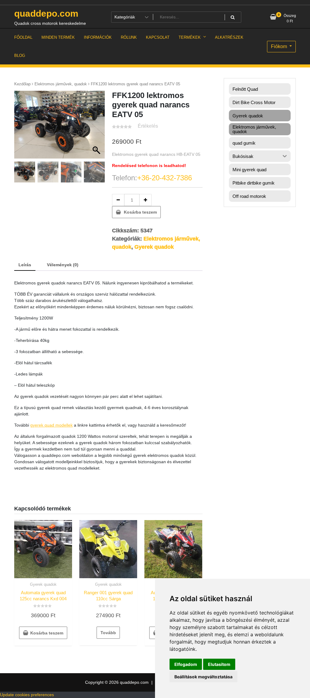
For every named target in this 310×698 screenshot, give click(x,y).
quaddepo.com (46, 13)
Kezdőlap (22, 84)
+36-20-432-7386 (164, 178)
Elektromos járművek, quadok (61, 84)
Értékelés (148, 126)
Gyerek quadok (154, 247)
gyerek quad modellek (51, 425)
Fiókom (279, 46)
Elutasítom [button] (219, 664)
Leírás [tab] (24, 264)
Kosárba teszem (140, 212)
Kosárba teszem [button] (46, 633)
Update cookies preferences (27, 694)
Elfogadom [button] (185, 664)
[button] (97, 127)
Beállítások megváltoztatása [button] (203, 676)
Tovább (108, 632)
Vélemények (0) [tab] (62, 264)
